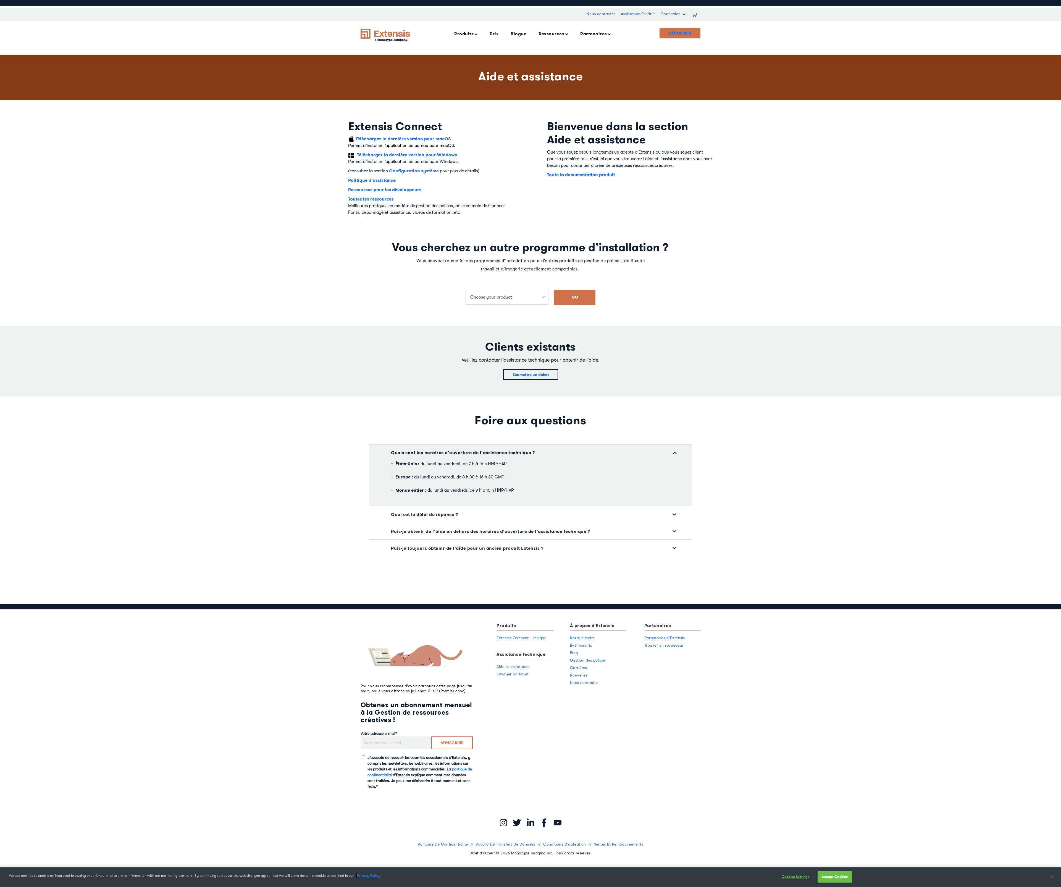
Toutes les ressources (371, 199)
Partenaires (593, 34)
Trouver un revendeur (664, 645)
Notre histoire (582, 638)
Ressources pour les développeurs (384, 190)
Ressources (551, 34)
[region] (530, 877)
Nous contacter (601, 14)
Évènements (581, 645)
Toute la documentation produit (581, 175)
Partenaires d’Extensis (664, 638)
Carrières (578, 667)
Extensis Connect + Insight (521, 638)
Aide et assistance (513, 666)
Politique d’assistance (372, 180)
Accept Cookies (835, 877)
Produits (464, 34)
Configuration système (414, 171)
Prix (494, 34)
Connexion (671, 14)
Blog (574, 653)
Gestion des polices (588, 660)
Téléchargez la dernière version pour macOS (403, 139)
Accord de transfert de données (506, 844)
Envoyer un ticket (513, 674)
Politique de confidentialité (443, 844)
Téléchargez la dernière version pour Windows (407, 155)
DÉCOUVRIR (680, 33)
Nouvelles (578, 675)
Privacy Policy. (369, 875)
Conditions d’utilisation (565, 844)
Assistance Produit (638, 14)
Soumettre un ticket (531, 374)
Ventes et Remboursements (618, 844)
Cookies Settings (795, 877)
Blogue (518, 34)
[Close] (1052, 877)
